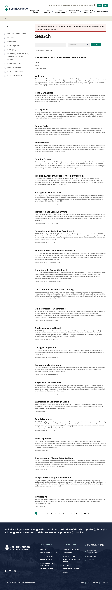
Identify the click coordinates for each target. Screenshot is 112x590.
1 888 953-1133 (92, 552)
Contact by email (94, 560)
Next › (78, 514)
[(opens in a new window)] (5, 571)
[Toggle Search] (94, 5)
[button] (35, 11)
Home (6, 19)
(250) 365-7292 (92, 551)
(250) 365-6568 (92, 556)
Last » (86, 514)
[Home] (17, 8)
